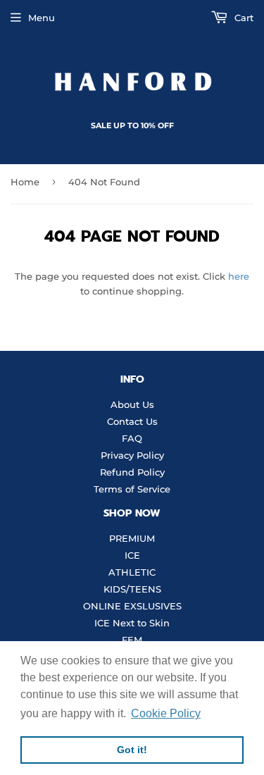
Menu (41, 17)
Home (25, 181)
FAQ (132, 438)
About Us (132, 404)
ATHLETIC (132, 572)
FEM (132, 639)
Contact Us (132, 421)
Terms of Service (132, 489)
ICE (132, 555)
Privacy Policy (132, 455)
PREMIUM (132, 538)
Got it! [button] (132, 749)
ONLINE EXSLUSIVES (132, 606)
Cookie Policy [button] (166, 713)
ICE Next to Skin (132, 622)
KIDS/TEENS (132, 589)
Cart (242, 17)
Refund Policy (132, 472)
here (238, 276)
